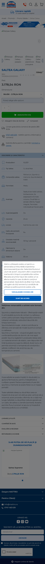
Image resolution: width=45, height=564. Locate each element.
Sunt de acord (22, 298)
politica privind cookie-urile (24, 287)
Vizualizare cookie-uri (22, 292)
